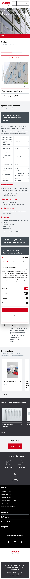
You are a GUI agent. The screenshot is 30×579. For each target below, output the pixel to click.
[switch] (26, 293)
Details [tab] (15, 261)
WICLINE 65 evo (6, 51)
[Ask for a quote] (23, 3)
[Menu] (27, 3)
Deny (15, 320)
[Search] (18, 3)
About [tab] (24, 261)
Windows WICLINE (14, 8)
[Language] (14, 3)
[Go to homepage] (6, 4)
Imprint (25, 565)
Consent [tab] (5, 261)
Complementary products (7, 425)
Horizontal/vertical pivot (10, 58)
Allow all (15, 310)
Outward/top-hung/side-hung (12, 96)
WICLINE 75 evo (17, 51)
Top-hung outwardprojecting (12, 91)
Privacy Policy (17, 565)
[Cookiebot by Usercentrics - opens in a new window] (21, 258)
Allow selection (15, 315)
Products (4, 8)
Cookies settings (15, 569)
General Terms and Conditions (15, 567)
